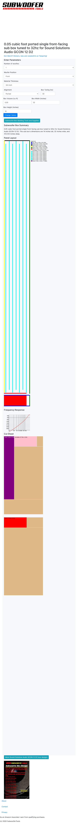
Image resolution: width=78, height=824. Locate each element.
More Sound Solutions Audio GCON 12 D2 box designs (26, 757)
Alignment (8, 90)
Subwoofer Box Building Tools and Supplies (22, 121)
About (4, 801)
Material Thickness (11, 81)
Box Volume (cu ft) (10, 99)
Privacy (4, 812)
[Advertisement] (39, 27)
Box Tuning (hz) (47, 90)
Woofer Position (10, 72)
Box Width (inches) (39, 99)
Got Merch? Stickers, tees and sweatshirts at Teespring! (25, 56)
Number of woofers (11, 64)
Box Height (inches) (11, 107)
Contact (5, 807)
